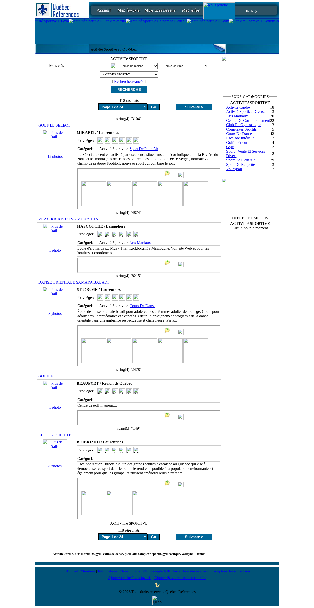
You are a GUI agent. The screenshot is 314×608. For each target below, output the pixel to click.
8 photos (55, 313)
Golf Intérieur (236, 142)
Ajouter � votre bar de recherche (180, 578)
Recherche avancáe (129, 81)
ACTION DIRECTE (54, 435)
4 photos (55, 466)
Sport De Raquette (240, 164)
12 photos (55, 156)
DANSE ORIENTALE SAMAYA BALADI (73, 282)
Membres (88, 571)
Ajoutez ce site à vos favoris (129, 578)
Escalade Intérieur (240, 138)
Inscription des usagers (190, 571)
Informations (108, 571)
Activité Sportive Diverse (245, 111)
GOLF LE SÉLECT (54, 125)
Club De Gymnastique (243, 125)
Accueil (72, 571)
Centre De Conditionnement (248, 120)
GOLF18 (45, 376)
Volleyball (234, 169)
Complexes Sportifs (241, 129)
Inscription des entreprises (230, 571)
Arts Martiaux (140, 243)
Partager (252, 11)
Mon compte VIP (156, 571)
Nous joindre (130, 571)
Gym (230, 147)
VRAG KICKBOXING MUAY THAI (69, 219)
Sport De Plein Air (144, 149)
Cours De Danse (142, 306)
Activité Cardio (238, 107)
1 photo (55, 250)
